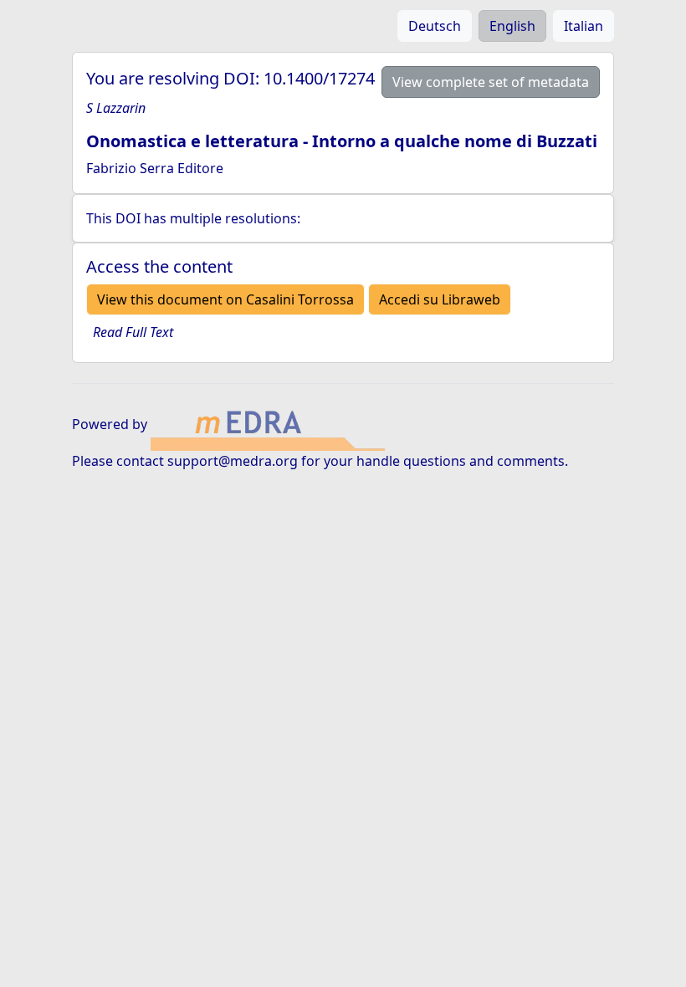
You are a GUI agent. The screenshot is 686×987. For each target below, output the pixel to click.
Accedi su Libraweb (439, 299)
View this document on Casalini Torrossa (225, 299)
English (512, 26)
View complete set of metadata (490, 82)
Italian (583, 26)
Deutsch (434, 26)
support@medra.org (232, 461)
